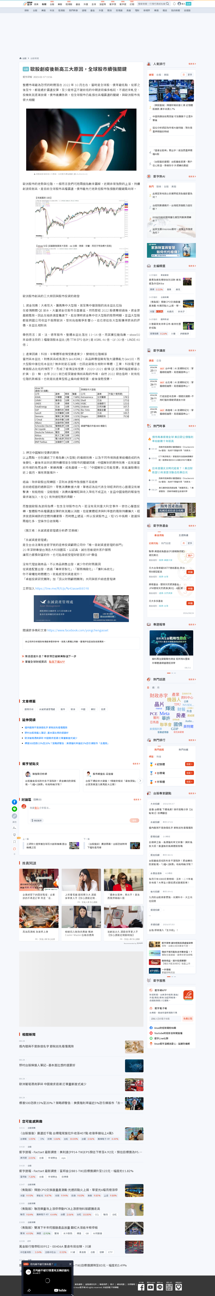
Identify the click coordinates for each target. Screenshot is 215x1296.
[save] (14, 841)
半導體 (161, 782)
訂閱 (132, 4)
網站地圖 (120, 1284)
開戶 (190, 555)
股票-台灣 (163, 576)
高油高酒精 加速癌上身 (35, 931)
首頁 (36, 4)
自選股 (187, 10)
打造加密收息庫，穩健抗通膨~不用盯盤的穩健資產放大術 (177, 398)
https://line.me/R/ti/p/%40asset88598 (62, 588)
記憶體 (161, 764)
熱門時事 (73, 10)
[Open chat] (14, 849)
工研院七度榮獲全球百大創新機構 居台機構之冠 (46, 845)
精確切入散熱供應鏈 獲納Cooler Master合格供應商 (79, 933)
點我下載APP (57, 661)
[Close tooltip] (39, 848)
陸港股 (69, 4)
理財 (137, 10)
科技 (52, 10)
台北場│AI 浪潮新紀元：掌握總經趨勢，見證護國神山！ (177, 384)
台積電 (161, 773)
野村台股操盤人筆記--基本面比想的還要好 (47, 732)
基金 (78, 4)
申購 (190, 572)
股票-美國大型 (165, 560)
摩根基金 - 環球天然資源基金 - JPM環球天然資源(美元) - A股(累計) (166, 586)
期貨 (109, 10)
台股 (52, 4)
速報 (84, 10)
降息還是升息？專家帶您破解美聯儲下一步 (50, 656)
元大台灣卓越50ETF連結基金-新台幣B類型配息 (167, 569)
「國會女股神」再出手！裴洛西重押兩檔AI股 (124, 896)
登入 (183, 3)
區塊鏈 (119, 10)
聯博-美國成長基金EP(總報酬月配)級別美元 (167, 553)
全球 (94, 4)
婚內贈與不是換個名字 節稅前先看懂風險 (46, 727)
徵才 (112, 1284)
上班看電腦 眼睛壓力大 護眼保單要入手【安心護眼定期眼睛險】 (81, 896)
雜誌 (165, 10)
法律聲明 (131, 1284)
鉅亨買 (113, 4)
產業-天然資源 (165, 593)
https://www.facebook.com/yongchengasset (77, 630)
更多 (190, 74)
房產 (129, 10)
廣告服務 (78, 1284)
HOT (162, 368)
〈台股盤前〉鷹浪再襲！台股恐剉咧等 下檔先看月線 (107, 845)
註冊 (188, 3)
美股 (60, 4)
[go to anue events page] (174, 3)
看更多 (136, 764)
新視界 (146, 10)
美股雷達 (165, 275)
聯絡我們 (103, 1284)
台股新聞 (34, 58)
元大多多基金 (156, 601)
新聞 (44, 4)
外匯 (86, 4)
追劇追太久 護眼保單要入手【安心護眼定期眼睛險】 (123, 933)
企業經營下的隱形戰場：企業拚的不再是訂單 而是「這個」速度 (39, 896)
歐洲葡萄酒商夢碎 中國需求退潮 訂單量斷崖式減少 (51, 738)
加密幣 (102, 4)
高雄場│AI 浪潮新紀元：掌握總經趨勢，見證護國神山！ (177, 412)
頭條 (26, 10)
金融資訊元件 (91, 1284)
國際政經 (165, 319)
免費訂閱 (187, 1018)
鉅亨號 (123, 4)
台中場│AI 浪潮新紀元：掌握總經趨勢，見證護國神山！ (177, 370)
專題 (156, 10)
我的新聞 (175, 10)
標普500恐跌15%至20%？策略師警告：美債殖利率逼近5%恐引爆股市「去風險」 (67, 743)
